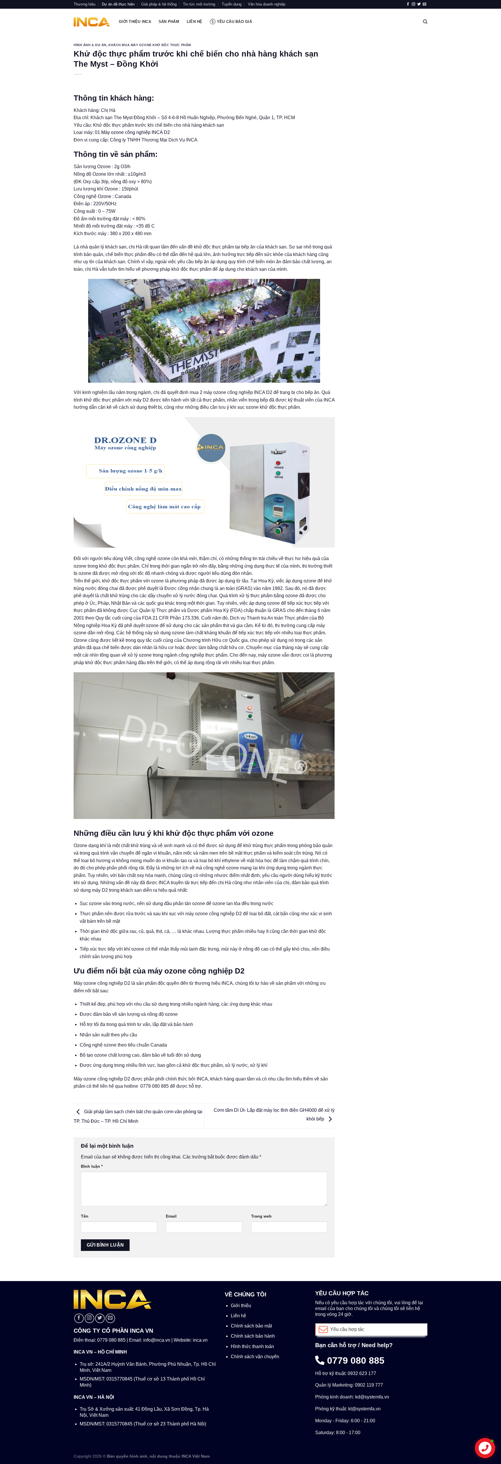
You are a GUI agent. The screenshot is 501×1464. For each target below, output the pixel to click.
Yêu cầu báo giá (234, 21)
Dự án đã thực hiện (118, 4)
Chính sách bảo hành (253, 1336)
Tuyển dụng (232, 4)
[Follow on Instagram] (413, 4)
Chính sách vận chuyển (255, 1356)
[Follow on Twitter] (419, 4)
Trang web (261, 1216)
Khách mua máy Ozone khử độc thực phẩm (149, 45)
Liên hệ (238, 1315)
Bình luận (92, 1166)
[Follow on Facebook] (408, 4)
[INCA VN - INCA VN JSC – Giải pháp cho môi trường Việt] (92, 21)
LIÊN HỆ (194, 21)
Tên (84, 1216)
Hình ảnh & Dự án (90, 45)
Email (171, 1216)
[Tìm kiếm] (425, 22)
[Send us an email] (424, 4)
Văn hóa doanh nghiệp (266, 4)
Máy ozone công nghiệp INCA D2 (135, 132)
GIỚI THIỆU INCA (135, 21)
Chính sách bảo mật (251, 1325)
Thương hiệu (84, 4)
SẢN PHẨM (169, 21)
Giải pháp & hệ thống (159, 4)
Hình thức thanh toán (252, 1346)
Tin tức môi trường (199, 4)
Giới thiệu (241, 1305)
